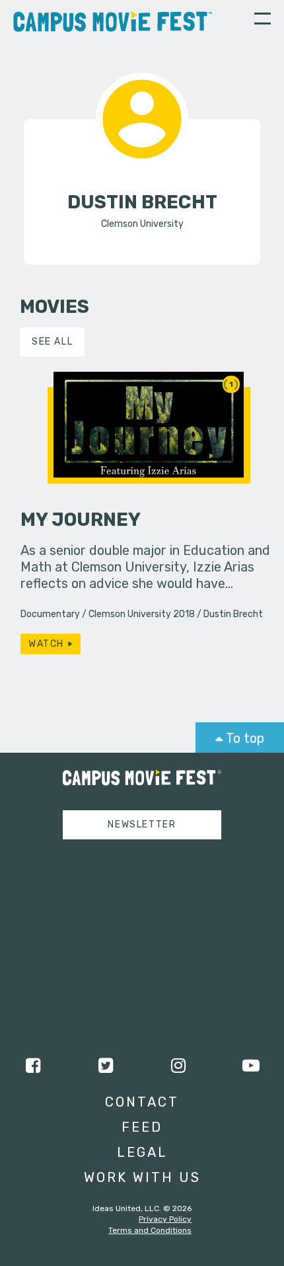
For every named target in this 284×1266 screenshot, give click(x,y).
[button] (262, 20)
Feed (142, 1127)
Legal (142, 1152)
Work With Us (142, 1177)
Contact (142, 1102)
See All (52, 341)
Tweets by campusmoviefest (130, 862)
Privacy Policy (165, 1219)
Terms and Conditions (150, 1230)
